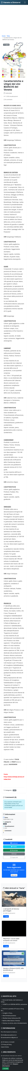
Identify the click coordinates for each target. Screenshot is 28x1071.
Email (14, 854)
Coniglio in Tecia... (7, 1013)
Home (3, 36)
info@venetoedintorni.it (9, 1035)
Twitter (14, 847)
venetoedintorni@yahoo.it (10, 1037)
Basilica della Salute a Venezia (11, 1020)
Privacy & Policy (7, 1044)
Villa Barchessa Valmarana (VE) (11, 1018)
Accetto (6, 1068)
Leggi (6, 916)
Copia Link (14, 857)
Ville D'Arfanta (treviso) (9, 1015)
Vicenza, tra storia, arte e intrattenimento (14, 1023)
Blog (8, 36)
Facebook (15, 843)
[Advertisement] (14, 21)
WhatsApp (14, 850)
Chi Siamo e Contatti (8, 1042)
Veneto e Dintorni (11, 2)
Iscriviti (15, 875)
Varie (14, 790)
